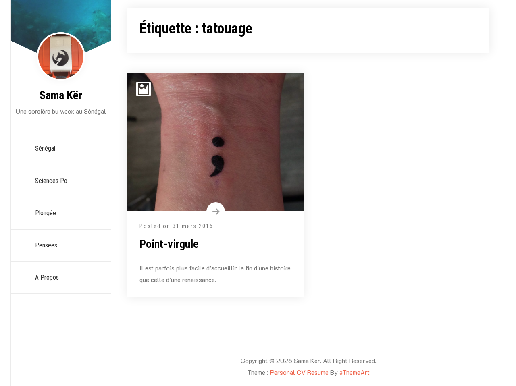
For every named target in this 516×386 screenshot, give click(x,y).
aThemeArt (354, 372)
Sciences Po (51, 181)
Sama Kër (61, 95)
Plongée (45, 213)
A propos (47, 277)
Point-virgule (169, 244)
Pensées (46, 245)
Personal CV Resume (299, 372)
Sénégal (45, 148)
